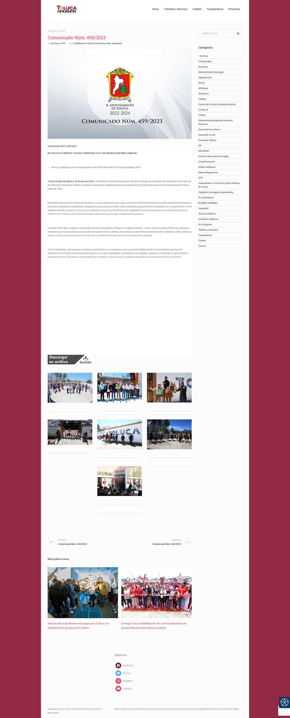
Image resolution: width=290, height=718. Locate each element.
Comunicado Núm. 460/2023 (166, 544)
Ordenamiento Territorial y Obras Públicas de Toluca (219, 185)
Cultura (201, 115)
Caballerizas (79, 43)
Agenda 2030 (205, 78)
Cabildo (202, 99)
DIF (200, 146)
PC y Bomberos (206, 198)
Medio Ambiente (207, 167)
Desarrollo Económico (209, 130)
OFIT (63, 43)
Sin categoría (205, 225)
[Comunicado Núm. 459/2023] (120, 94)
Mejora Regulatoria (208, 173)
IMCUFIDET (203, 151)
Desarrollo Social (206, 135)
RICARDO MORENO (208, 203)
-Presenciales (204, 61)
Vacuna (202, 246)
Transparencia (205, 235)
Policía (89, 43)
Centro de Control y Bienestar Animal (217, 104)
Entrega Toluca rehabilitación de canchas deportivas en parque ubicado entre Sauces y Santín (80, 625)
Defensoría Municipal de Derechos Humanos (215, 122)
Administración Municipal (210, 72)
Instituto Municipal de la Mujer (213, 156)
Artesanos (203, 94)
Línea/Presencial (206, 162)
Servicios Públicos (207, 214)
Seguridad (117, 43)
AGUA (201, 83)
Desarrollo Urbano (207, 140)
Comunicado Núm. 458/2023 (72, 544)
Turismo (202, 241)
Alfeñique (203, 88)
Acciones (55, 43)
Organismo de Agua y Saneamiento (216, 192)
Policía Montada (102, 43)
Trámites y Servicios (208, 230)
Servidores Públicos (208, 219)
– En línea (203, 56)
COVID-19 (203, 110)
